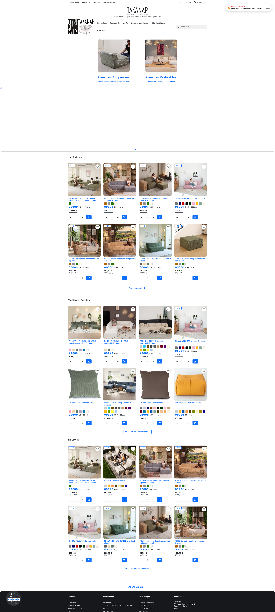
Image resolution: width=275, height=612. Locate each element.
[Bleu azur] (83, 350)
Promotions (102, 23)
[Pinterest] (137, 587)
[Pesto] (70, 203)
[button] (185, 2)
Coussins (101, 30)
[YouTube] (133, 587)
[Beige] (168, 346)
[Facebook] (129, 587)
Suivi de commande (147, 602)
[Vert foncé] (190, 203)
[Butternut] (105, 203)
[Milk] (73, 203)
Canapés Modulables (139, 23)
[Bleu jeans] (151, 350)
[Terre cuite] (186, 411)
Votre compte (144, 597)
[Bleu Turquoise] (144, 346)
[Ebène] (158, 411)
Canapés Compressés (119, 23)
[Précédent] (8, 119)
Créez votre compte (147, 608)
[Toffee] (144, 264)
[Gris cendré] (141, 264)
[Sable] (161, 411)
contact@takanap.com (106, 2)
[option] (137, 119)
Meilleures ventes (75, 608)
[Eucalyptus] (148, 264)
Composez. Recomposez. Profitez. (161, 82)
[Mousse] (144, 350)
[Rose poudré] (70, 350)
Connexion (143, 605)
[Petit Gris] (109, 203)
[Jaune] (148, 350)
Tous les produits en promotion (137, 568)
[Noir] (186, 203)
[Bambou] (193, 411)
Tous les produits (137, 288)
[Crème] (197, 411)
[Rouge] (183, 203)
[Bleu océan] (151, 411)
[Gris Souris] (176, 203)
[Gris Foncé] (151, 346)
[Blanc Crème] (204, 203)
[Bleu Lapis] (204, 411)
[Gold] (200, 411)
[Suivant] (266, 119)
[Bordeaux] (161, 346)
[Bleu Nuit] (180, 203)
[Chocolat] (151, 408)
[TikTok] (145, 587)
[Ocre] (165, 411)
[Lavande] (80, 350)
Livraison (107, 602)
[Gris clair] (141, 346)
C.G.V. (105, 608)
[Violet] (165, 346)
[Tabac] (148, 346)
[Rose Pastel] (193, 203)
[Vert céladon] (200, 203)
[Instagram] (141, 587)
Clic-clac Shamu (158, 23)
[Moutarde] (197, 203)
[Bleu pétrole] (144, 411)
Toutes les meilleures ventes (137, 431)
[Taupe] (158, 346)
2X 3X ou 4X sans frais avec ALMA (117, 605)
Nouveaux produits (75, 605)
